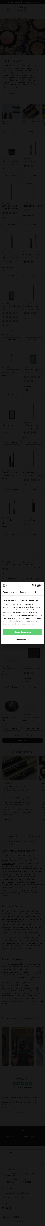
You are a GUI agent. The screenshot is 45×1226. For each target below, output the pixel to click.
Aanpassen (21, 639)
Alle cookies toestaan (22, 632)
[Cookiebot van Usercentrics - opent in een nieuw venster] (32, 585)
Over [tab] (37, 592)
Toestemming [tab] (8, 592)
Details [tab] (23, 592)
